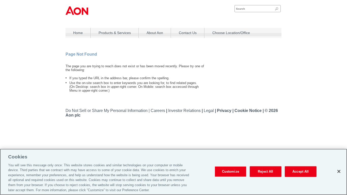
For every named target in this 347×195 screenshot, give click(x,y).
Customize (230, 171)
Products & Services (115, 33)
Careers (158, 110)
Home (78, 33)
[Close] (338, 171)
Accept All (300, 171)
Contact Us (188, 33)
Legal (209, 110)
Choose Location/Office (231, 33)
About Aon (155, 33)
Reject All (265, 171)
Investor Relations (185, 110)
